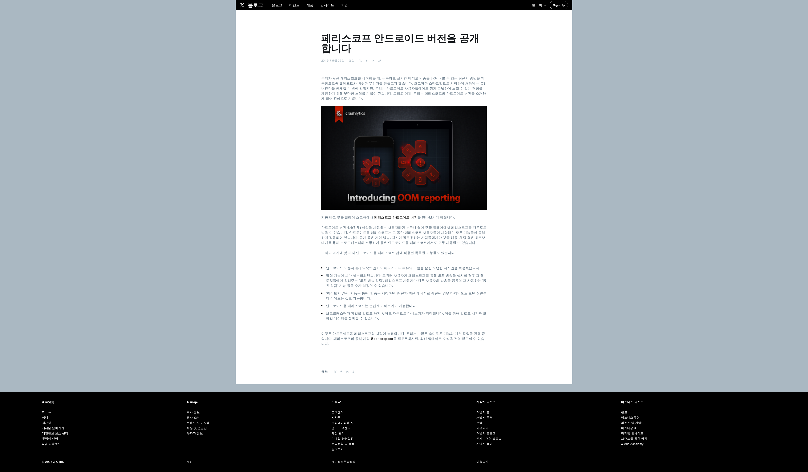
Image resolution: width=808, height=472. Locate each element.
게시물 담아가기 (53, 428)
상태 (45, 417)
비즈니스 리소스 (632, 402)
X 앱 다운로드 (51, 444)
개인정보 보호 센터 (55, 433)
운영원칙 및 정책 (343, 444)
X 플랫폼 (48, 402)
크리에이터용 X (342, 423)
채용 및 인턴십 (197, 428)
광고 (624, 412)
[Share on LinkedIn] (372, 60)
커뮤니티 (482, 428)
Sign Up (559, 5)
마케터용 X (628, 428)
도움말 (336, 402)
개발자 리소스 (486, 402)
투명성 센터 (50, 438)
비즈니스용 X (630, 417)
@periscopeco (382, 338)
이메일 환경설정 (343, 438)
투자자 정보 (195, 433)
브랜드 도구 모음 (198, 423)
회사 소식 (193, 417)
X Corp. (192, 402)
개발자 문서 (484, 417)
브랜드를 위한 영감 (634, 438)
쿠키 (190, 462)
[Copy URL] (378, 60)
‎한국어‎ (537, 5)
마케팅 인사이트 (632, 433)
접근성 (46, 423)
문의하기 (338, 449)
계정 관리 (338, 433)
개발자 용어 (484, 444)
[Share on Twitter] (361, 60)
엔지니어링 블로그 (489, 438)
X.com (46, 412)
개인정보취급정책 (344, 462)
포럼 (479, 423)
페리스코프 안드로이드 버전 (395, 217)
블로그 (277, 5)
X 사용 (336, 417)
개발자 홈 (482, 412)
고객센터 (338, 412)
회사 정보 (193, 412)
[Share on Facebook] (366, 60)
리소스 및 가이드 (632, 423)
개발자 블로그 (486, 433)
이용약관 (482, 462)
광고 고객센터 (341, 428)
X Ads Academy (632, 444)
